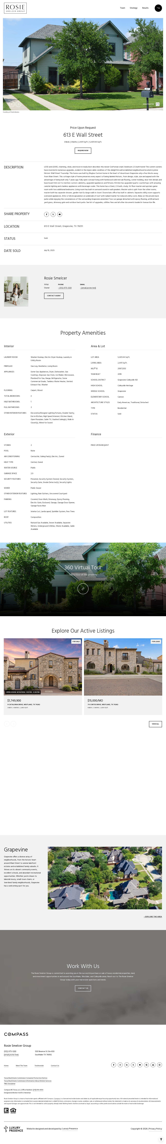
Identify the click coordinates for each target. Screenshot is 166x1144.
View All (155, 724)
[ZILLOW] (153, 1064)
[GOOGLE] (146, 1064)
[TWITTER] (133, 1064)
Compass (57, 1099)
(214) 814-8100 (38, 1090)
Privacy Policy (155, 1129)
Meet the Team (21, 1065)
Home (6, 1065)
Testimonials (39, 1065)
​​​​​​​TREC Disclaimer (9, 1083)
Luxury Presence (70, 1129)
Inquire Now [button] (83, 150)
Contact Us (55, 1066)
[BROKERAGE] (159, 1064)
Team (122, 8)
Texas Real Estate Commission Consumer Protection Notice (25, 1078)
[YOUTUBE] (139, 1064)
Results (145, 8)
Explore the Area (153, 916)
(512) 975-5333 (65, 288)
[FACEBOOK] (113, 1064)
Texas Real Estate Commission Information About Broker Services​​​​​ (27, 1081)
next (18, 104)
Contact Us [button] (83, 988)
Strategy (133, 8)
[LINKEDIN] (126, 1064)
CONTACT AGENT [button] (54, 295)
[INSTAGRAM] (120, 1064)
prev (12, 104)
